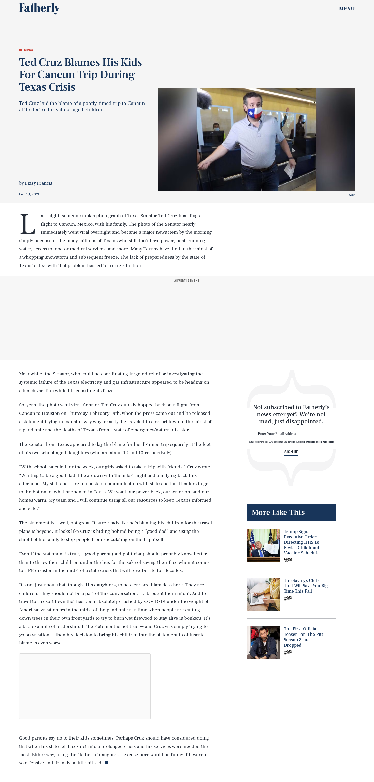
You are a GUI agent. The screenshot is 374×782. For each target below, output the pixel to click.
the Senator (57, 374)
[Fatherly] (39, 9)
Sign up (291, 451)
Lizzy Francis (38, 183)
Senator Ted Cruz (101, 405)
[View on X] (85, 686)
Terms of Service (307, 441)
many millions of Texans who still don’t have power (120, 241)
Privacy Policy (327, 441)
